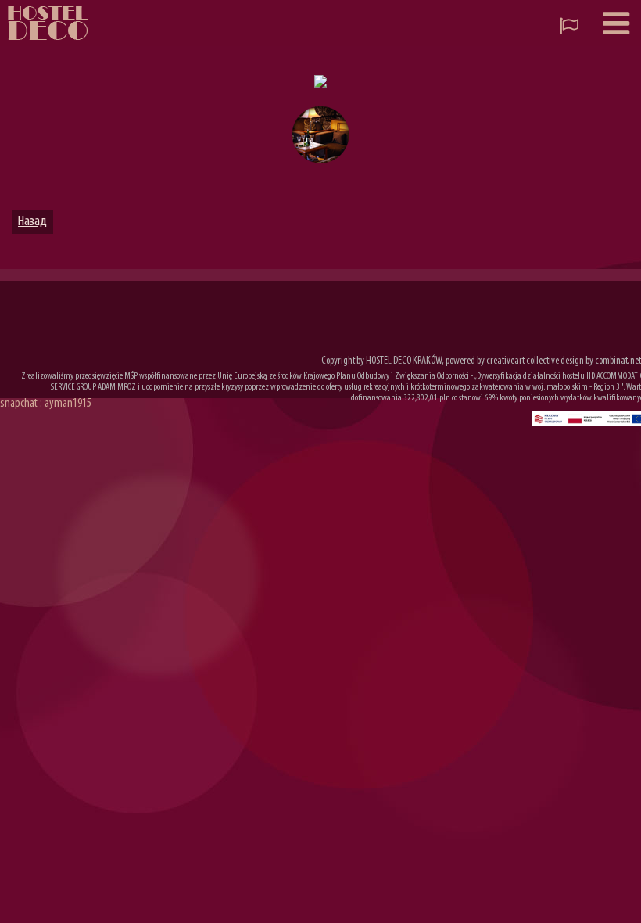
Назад (32, 221)
